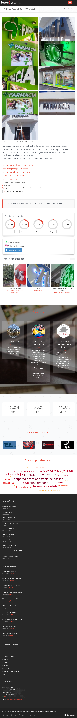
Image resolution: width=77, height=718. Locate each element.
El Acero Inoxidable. (8, 534)
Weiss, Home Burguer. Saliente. (11, 599)
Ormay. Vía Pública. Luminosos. (11, 578)
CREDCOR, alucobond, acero (11, 606)
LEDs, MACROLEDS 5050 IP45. (14, 175)
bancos (8, 479)
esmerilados (60, 473)
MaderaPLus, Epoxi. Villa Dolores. (12, 585)
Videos (4, 674)
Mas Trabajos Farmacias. (13, 179)
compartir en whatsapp (13, 242)
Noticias (5, 665)
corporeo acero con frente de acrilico (15, 188)
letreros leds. (57, 188)
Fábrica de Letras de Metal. (10, 671)
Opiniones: (39, 312)
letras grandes (38, 482)
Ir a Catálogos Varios (14, 250)
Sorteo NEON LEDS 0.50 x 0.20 (11, 653)
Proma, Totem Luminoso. (9, 633)
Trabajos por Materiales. (38, 460)
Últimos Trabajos (9, 566)
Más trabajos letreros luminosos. (16, 172)
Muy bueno (24, 232)
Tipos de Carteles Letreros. (10, 556)
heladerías (63, 475)
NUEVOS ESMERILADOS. (10, 518)
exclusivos (57, 482)
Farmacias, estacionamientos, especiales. (16, 182)
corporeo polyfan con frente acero (49, 490)
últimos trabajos (14, 474)
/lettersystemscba (16, 246)
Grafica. (38, 347)
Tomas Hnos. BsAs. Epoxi (10, 571)
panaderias (48, 474)
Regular (52, 232)
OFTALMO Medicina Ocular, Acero (12, 619)
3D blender (40, 467)
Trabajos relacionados (14, 258)
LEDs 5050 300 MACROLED (10, 523)
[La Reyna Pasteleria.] (29, 445)
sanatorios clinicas (23, 471)
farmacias (29, 188)
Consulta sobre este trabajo (14, 191)
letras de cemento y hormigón (56, 470)
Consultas (70, 715)
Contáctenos (7, 681)
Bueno (38, 232)
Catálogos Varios (8, 656)
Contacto (5, 668)
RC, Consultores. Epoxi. (9, 626)
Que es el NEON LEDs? (9, 529)
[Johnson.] (9, 445)
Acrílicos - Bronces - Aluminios (11, 540)
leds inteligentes (24, 487)
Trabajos (72, 9)
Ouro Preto (13, 345)
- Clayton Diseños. (63, 350)
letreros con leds (48, 188)
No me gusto (67, 232)
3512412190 (7, 697)
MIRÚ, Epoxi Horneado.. (9, 612)
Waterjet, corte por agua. (9, 545)
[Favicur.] (67, 445)
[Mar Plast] (48, 445)
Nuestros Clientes (38, 432)
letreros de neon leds (45, 486)
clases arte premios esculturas (21, 468)
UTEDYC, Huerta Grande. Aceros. (12, 592)
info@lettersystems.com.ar (14, 699)
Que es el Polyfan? (8, 512)
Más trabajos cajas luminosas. (15, 168)
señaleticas (8, 483)
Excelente (10, 232)
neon (26, 482)
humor (67, 480)
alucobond (10, 477)
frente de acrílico (38, 188)
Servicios (5, 659)
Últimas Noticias (8, 501)
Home (66, 9)
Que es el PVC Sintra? (9, 506)
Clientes (38, 411)
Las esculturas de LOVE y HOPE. (12, 551)
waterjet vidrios (11, 486)
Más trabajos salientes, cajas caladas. (18, 165)
